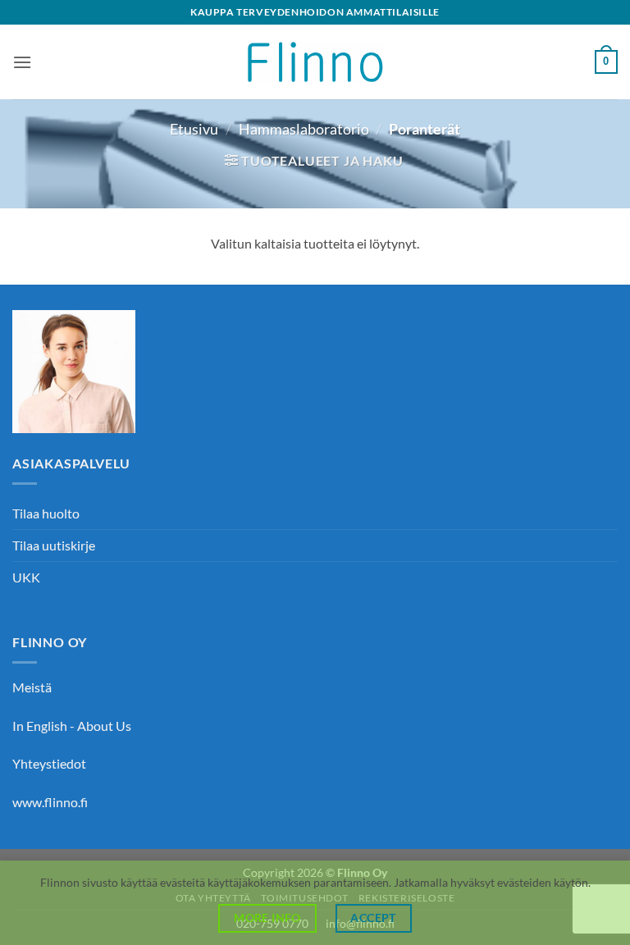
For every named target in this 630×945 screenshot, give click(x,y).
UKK (26, 577)
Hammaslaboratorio (304, 129)
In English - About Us (71, 725)
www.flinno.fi (50, 802)
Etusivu (194, 129)
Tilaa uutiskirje (53, 545)
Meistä (32, 687)
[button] (22, 62)
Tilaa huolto (46, 513)
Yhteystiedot (49, 763)
